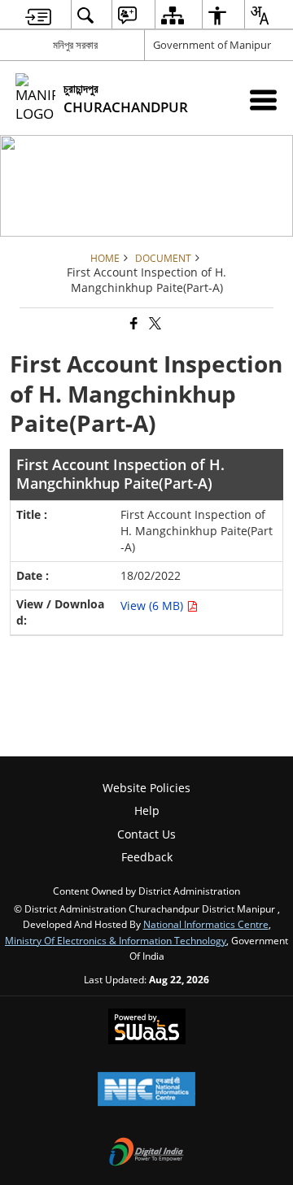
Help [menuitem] (147, 810)
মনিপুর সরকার (75, 44)
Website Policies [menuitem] (146, 787)
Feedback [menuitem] (147, 857)
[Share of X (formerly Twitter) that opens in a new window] (154, 324)
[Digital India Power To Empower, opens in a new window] (146, 1153)
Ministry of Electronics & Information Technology (115, 940)
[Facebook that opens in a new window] (133, 324)
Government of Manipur (212, 44)
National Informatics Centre (206, 923)
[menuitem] (38, 15)
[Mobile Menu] (263, 99)
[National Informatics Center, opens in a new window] (146, 1091)
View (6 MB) (153, 605)
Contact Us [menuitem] (146, 834)
